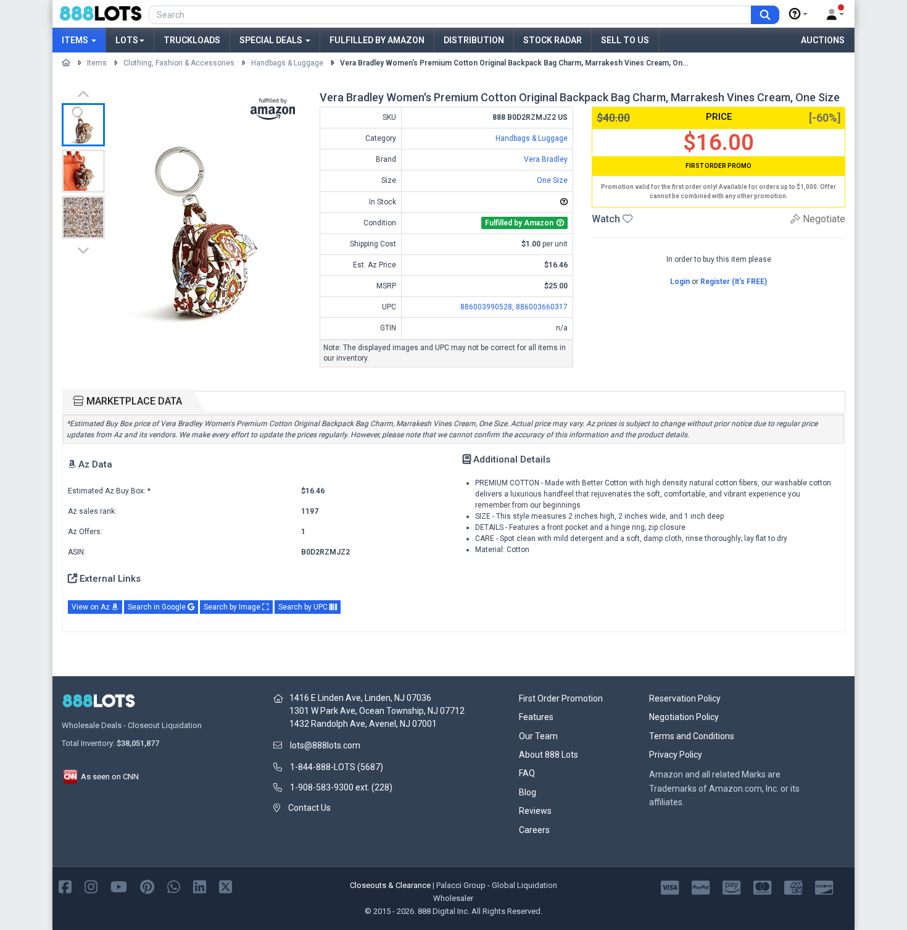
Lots (126, 40)
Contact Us (309, 808)
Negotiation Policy (684, 717)
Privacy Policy (675, 755)
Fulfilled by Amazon (377, 40)
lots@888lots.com (325, 745)
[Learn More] (798, 14)
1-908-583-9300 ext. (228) (341, 787)
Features (536, 717)
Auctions (823, 40)
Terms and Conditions (691, 736)
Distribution (474, 40)
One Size (552, 180)
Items (76, 40)
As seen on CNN (109, 776)
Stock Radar (552, 40)
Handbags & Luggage (287, 63)
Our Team (538, 736)
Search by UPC (303, 607)
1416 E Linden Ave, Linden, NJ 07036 (360, 698)
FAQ (527, 773)
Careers (534, 830)
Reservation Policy (685, 698)
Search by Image (233, 607)
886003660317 (542, 307)
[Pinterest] (147, 885)
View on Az (92, 607)
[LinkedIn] (199, 885)
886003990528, (488, 307)
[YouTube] (118, 885)
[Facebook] (65, 885)
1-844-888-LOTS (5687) (336, 767)
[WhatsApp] (173, 885)
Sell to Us (625, 40)
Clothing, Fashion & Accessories (178, 63)
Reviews (535, 811)
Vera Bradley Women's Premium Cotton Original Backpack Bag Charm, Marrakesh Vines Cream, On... (514, 63)
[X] (225, 885)
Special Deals (271, 40)
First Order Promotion (561, 698)
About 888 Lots (548, 755)
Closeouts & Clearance (390, 885)
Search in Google (158, 607)
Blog (527, 792)
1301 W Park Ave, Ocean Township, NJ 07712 (377, 711)
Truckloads (192, 40)
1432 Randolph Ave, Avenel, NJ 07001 (363, 724)
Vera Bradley (546, 159)
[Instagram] (91, 885)
